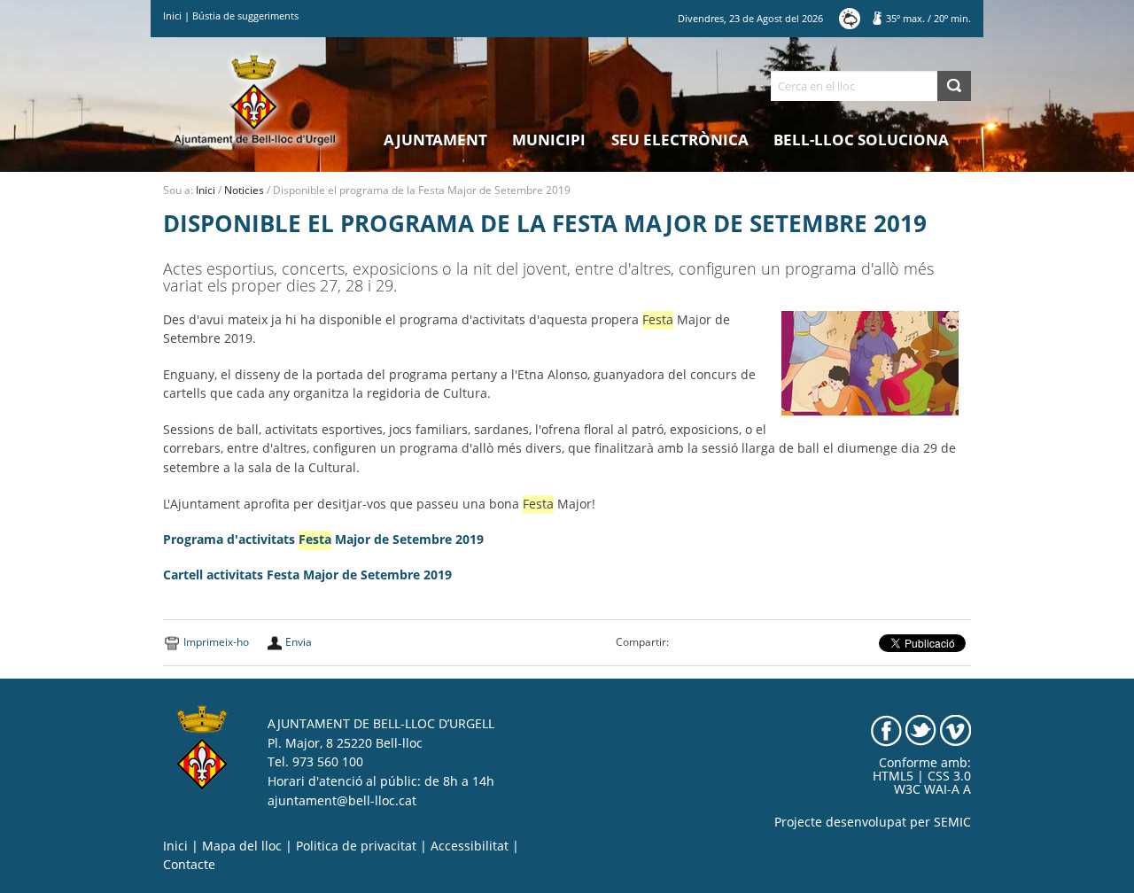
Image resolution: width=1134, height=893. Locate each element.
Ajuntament (435, 139)
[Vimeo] (955, 730)
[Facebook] (886, 730)
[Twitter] (920, 730)
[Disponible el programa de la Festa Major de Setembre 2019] (870, 361)
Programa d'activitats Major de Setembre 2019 (323, 539)
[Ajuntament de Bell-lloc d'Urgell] (254, 99)
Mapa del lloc (242, 846)
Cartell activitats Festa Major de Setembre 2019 (307, 575)
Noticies (244, 190)
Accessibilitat (470, 846)
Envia (298, 641)
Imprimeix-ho (216, 641)
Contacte (189, 865)
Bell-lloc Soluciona (861, 139)
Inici (172, 15)
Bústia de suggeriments (245, 15)
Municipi (549, 139)
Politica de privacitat (356, 846)
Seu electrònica (680, 139)
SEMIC (952, 822)
